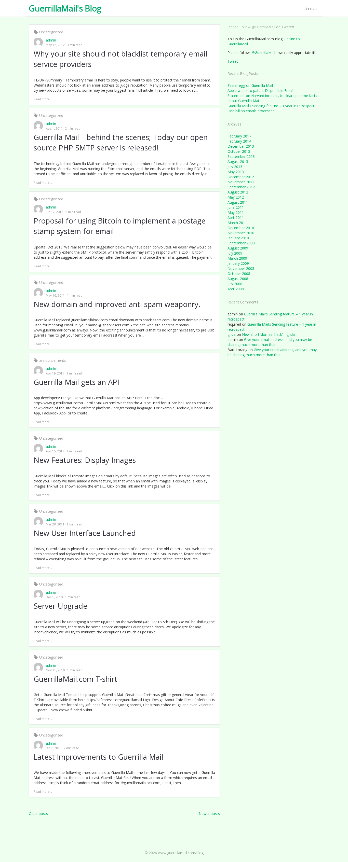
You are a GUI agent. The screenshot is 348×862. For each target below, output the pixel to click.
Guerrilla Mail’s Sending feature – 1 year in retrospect (270, 105)
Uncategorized (51, 32)
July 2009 (234, 253)
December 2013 (240, 146)
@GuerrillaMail (263, 52)
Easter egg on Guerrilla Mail (250, 85)
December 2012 (240, 176)
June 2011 (235, 207)
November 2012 (240, 181)
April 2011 (235, 217)
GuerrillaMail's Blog (65, 8)
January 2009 (238, 263)
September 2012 (241, 187)
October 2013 (238, 151)
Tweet (232, 61)
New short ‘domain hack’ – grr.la (268, 334)
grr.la (231, 334)
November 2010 (240, 232)
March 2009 (237, 258)
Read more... (43, 99)
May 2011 (235, 212)
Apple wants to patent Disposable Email (260, 90)
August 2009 (237, 248)
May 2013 (235, 171)
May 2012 (235, 197)
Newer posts (209, 813)
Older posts (38, 813)
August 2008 (237, 278)
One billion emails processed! (251, 110)
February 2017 (239, 136)
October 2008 (238, 273)
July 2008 (234, 283)
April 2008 (235, 288)
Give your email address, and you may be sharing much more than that (269, 342)
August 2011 (237, 202)
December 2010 (240, 227)
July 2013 (234, 166)
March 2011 (237, 222)
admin (51, 40)
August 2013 (237, 161)
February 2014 (239, 141)
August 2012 (237, 192)
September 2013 (241, 156)
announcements (52, 360)
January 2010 (238, 237)
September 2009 (241, 243)
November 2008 (240, 268)
